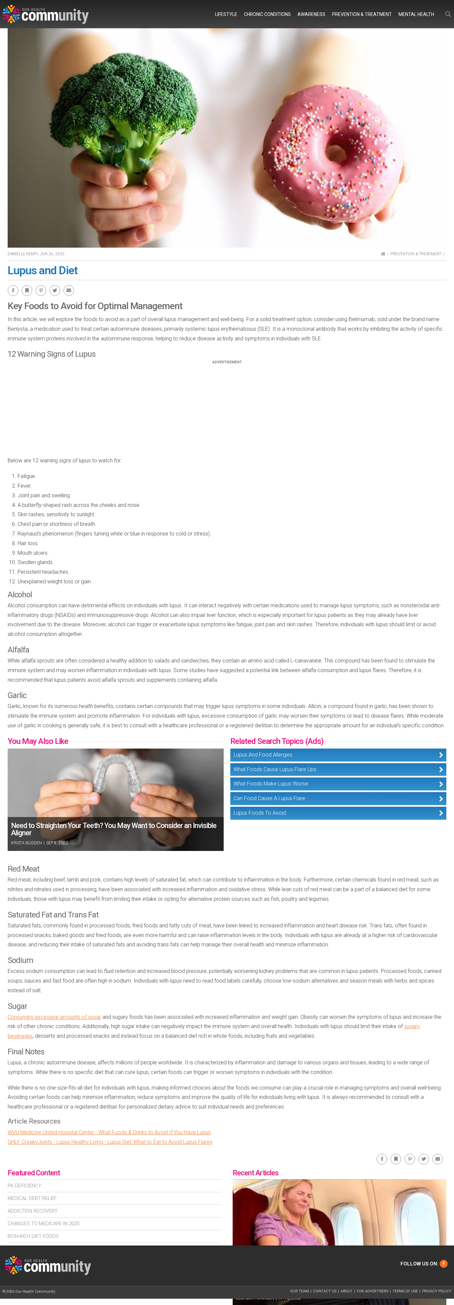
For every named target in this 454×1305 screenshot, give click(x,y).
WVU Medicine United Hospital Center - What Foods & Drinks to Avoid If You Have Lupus (109, 1132)
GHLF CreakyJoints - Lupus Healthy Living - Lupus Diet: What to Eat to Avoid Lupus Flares (110, 1142)
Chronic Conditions (267, 14)
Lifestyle (226, 14)
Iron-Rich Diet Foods (33, 1236)
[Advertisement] (227, 410)
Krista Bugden (26, 843)
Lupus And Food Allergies (263, 755)
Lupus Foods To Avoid (260, 813)
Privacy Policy (436, 1291)
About (347, 1291)
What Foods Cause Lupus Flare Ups (275, 769)
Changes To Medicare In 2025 (43, 1224)
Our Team (299, 1291)
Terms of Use (405, 1291)
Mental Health (416, 14)
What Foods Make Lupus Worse (271, 783)
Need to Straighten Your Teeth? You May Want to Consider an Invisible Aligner (113, 829)
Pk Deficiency (24, 1186)
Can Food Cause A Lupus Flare (269, 798)
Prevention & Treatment (362, 14)
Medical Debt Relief (32, 1198)
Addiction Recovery (32, 1211)
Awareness (311, 14)
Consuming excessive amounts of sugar (54, 1017)
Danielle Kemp (22, 254)
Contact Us (324, 1291)
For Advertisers (372, 1291)
